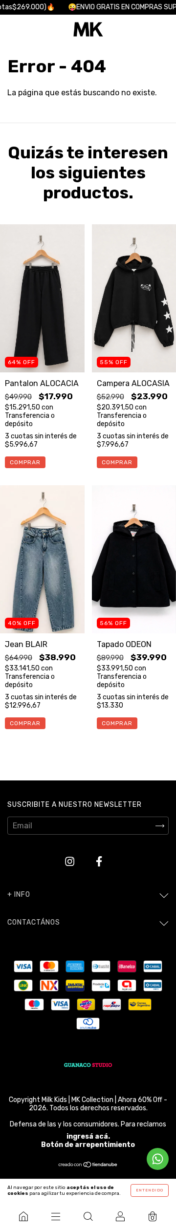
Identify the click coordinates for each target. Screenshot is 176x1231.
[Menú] (56, 1216)
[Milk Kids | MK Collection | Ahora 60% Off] (23, 1216)
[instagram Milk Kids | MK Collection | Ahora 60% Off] (71, 861)
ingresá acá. (88, 1136)
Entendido (149, 1190)
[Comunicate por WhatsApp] (158, 1159)
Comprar (25, 462)
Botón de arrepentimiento (88, 1145)
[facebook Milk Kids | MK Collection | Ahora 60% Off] (99, 861)
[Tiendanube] (88, 1165)
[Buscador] (88, 1216)
